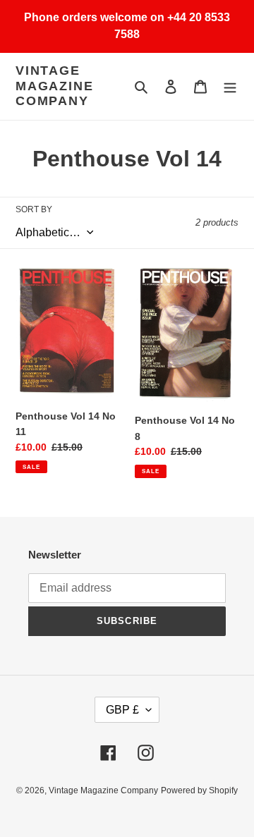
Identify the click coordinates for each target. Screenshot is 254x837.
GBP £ (122, 710)
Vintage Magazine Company (54, 85)
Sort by (34, 209)
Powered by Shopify (199, 790)
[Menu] (230, 86)
